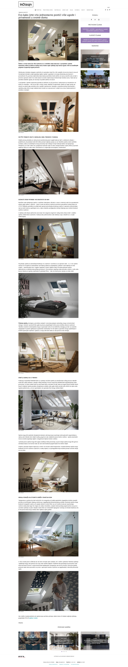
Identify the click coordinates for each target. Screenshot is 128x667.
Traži (108, 7)
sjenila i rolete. (33, 618)
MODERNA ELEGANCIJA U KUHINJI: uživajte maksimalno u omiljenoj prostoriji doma (95, 641)
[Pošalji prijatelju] (99, 19)
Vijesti (83, 10)
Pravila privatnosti (53, 664)
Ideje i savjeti (64, 638)
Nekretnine (90, 10)
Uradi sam (65, 10)
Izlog (71, 10)
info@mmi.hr (62, 662)
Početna (38, 10)
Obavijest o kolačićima (64, 664)
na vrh (108, 656)
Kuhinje (95, 638)
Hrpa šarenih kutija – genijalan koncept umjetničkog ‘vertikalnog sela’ (95, 80)
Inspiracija (57, 10)
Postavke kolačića (75, 664)
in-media (77, 10)
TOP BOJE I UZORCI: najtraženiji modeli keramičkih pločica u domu (95, 30)
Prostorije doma (48, 10)
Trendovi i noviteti (23, 12)
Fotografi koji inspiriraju (33, 642)
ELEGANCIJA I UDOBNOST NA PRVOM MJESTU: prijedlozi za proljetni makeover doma (64, 641)
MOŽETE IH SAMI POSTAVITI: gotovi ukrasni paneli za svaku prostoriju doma (95, 40)
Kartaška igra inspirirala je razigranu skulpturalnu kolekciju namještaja (95, 59)
